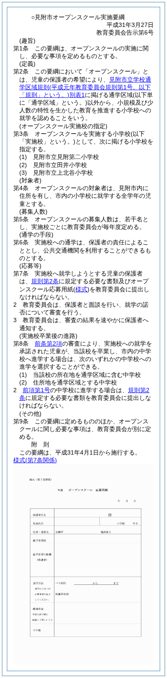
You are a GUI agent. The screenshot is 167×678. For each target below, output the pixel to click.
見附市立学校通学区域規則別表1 (85, 87)
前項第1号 (36, 390)
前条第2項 (48, 343)
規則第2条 (45, 281)
